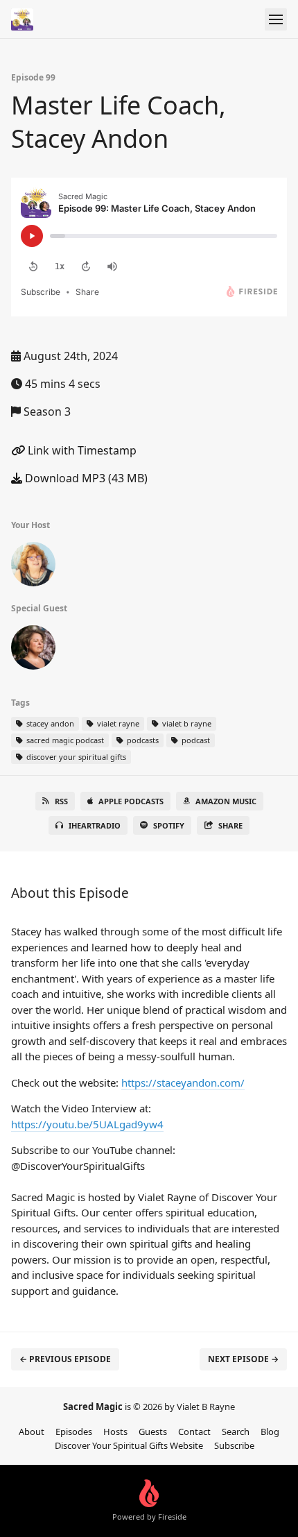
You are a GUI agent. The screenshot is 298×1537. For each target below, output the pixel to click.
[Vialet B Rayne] (33, 567)
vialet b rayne (185, 723)
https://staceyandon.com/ (183, 1082)
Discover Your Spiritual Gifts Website (129, 1445)
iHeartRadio (95, 825)
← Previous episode (65, 1359)
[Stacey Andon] (33, 650)
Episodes (73, 1431)
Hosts (115, 1431)
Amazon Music (225, 801)
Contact (194, 1431)
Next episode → (243, 1359)
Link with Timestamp (81, 450)
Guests (153, 1431)
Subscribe (234, 1445)
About (31, 1431)
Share (230, 825)
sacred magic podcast (64, 740)
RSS (61, 801)
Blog (270, 1431)
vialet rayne (117, 723)
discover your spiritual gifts (75, 756)
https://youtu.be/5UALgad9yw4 (87, 1124)
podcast (194, 740)
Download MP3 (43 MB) (85, 478)
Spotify (168, 825)
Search (235, 1431)
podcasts (142, 740)
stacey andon (49, 723)
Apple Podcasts (131, 801)
